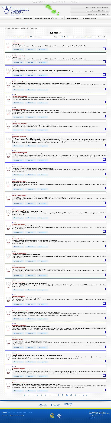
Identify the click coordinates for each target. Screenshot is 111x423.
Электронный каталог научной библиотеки (46, 18)
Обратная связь (74, 2)
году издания (26, 37)
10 (62, 37)
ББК (31, 37)
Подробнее (30, 49)
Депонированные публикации (89, 18)
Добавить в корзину (18, 49)
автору (14, 37)
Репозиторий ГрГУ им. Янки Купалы (23, 18)
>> (86, 395)
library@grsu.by (92, 418)
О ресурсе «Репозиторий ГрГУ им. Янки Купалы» (97, 11)
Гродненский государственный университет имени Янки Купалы (19, 412)
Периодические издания (72, 18)
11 (71, 395)
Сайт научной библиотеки (39, 2)
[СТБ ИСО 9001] (60, 417)
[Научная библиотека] (68, 405)
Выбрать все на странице (87, 37)
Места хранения (42, 49)
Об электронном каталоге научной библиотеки (97, 7)
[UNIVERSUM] (55, 405)
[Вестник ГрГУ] (43, 405)
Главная (8, 28)
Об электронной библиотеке (58, 2)
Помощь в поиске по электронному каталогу (98, 14)
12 (75, 395)
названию (19, 37)
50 (67, 37)
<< (24, 395)
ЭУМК (61, 18)
